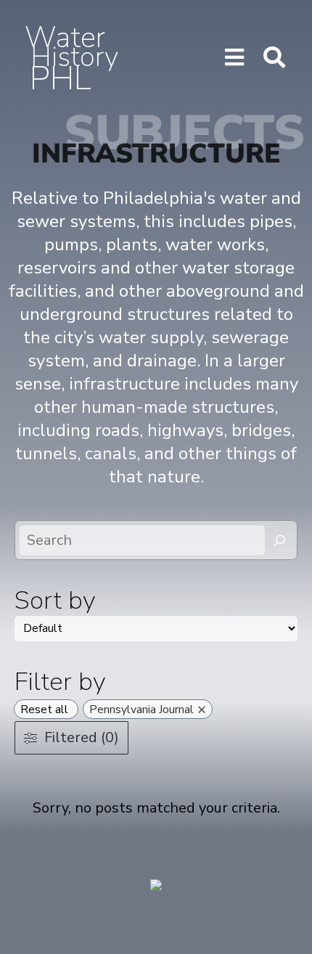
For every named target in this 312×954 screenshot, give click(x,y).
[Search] (280, 540)
